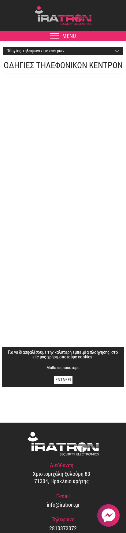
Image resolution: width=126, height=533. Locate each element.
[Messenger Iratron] (108, 515)
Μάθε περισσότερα (63, 367)
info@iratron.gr (63, 505)
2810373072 (63, 528)
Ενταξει (63, 380)
